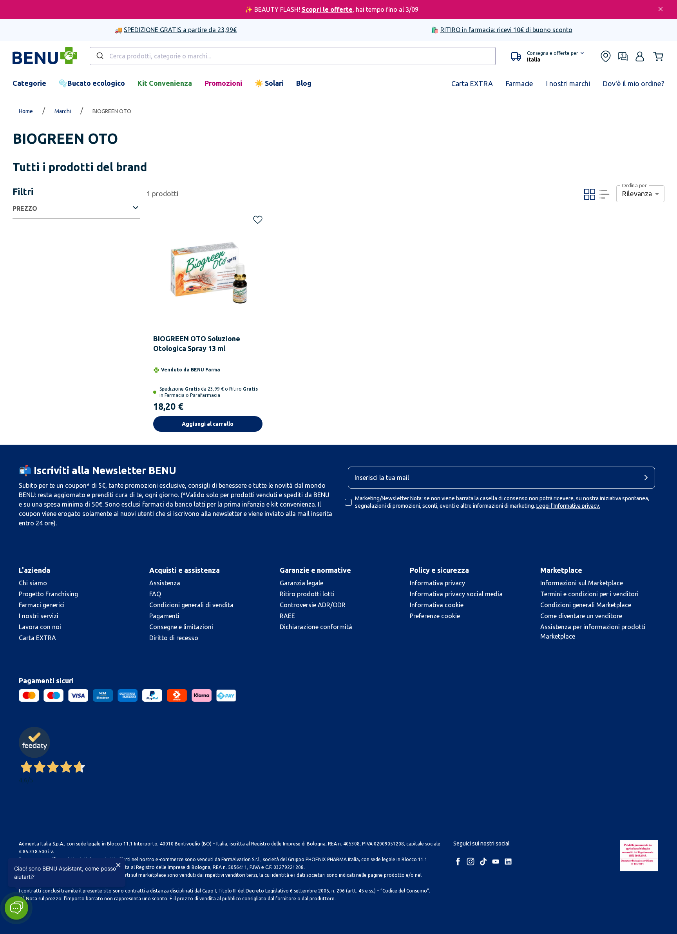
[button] (16, 908)
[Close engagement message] (118, 865)
